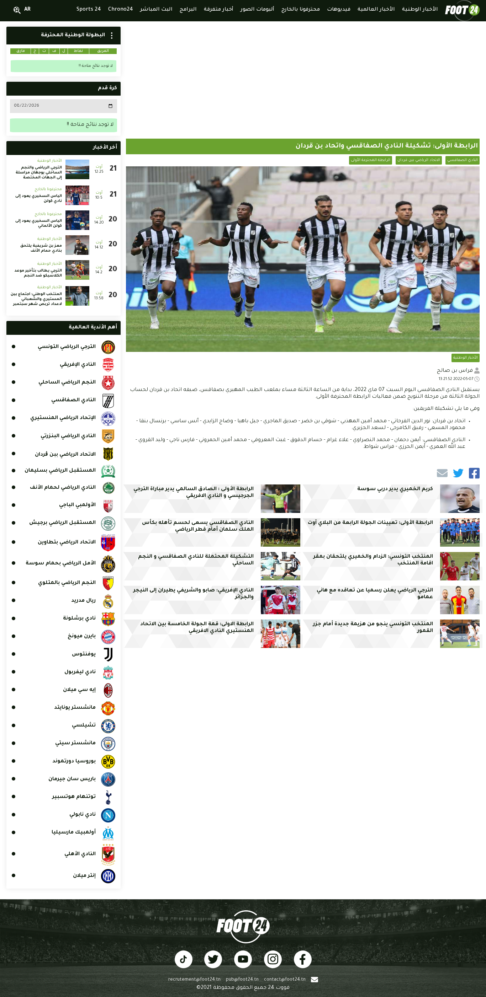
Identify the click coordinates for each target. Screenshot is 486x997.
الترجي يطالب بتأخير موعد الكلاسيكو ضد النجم (38, 273)
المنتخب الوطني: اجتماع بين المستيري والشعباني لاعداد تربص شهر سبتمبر (36, 299)
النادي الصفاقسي (462, 160)
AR (27, 10)
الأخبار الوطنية (465, 358)
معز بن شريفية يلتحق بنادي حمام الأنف (41, 248)
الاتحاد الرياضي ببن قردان (418, 160)
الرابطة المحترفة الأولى (370, 160)
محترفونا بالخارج (48, 189)
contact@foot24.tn (285, 979)
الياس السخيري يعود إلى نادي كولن (38, 198)
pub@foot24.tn (242, 979)
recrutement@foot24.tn (194, 979)
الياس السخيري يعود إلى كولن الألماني (38, 223)
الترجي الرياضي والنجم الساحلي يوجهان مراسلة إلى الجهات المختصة (39, 173)
